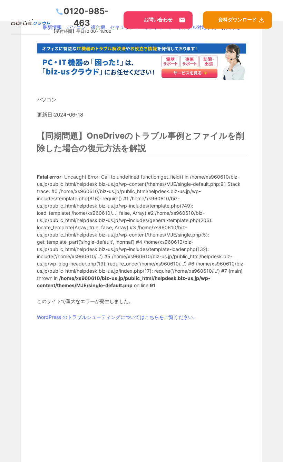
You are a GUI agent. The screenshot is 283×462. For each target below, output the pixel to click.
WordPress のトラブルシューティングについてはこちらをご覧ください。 (117, 317)
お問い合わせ (165, 20)
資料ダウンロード (241, 20)
